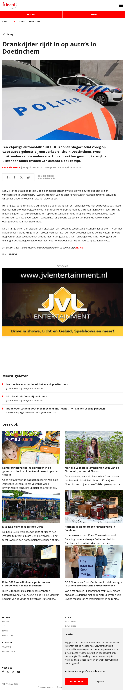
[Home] (31, 5)
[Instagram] (13, 672)
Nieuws (31, 14)
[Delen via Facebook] (15, 177)
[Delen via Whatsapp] (28, 177)
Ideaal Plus (70, 626)
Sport (22, 21)
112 (13, 21)
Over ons (6, 647)
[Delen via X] (21, 177)
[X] (8, 672)
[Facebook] (3, 672)
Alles (4, 21)
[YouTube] (18, 672)
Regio (94, 14)
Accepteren (76, 681)
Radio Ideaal (71, 621)
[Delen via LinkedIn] (8, 177)
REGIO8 (79, 247)
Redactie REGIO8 (11, 167)
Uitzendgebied (9, 651)
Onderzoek (34, 21)
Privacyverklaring (45, 687)
